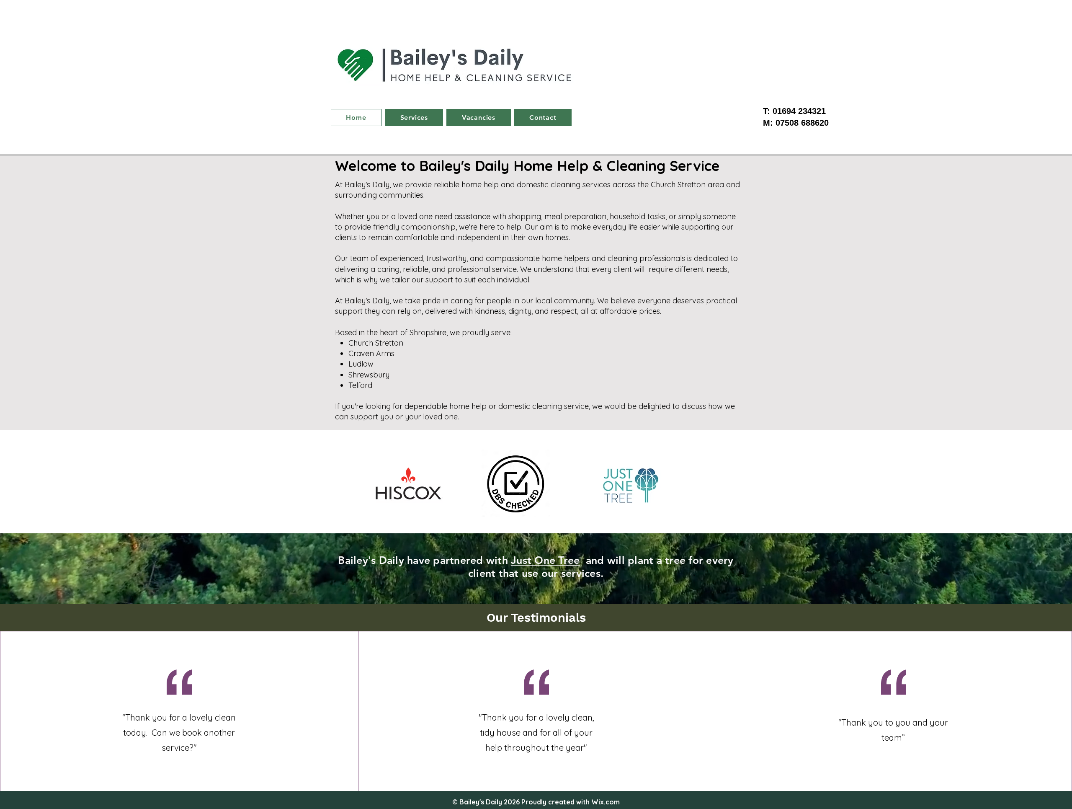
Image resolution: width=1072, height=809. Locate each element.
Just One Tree (545, 560)
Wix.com (605, 802)
